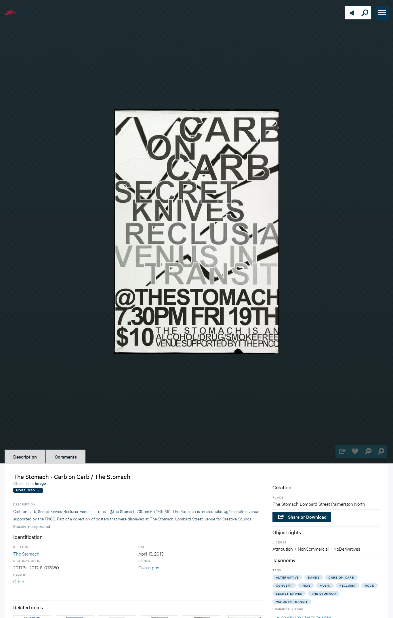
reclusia (347, 585)
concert (284, 585)
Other (18, 581)
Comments (66, 456)
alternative (287, 577)
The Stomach (26, 553)
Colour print (149, 567)
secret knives (289, 593)
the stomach (323, 593)
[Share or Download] (341, 451)
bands (313, 577)
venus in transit (292, 601)
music (325, 585)
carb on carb (341, 577)
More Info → (28, 490)
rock (369, 585)
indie (306, 585)
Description (25, 456)
